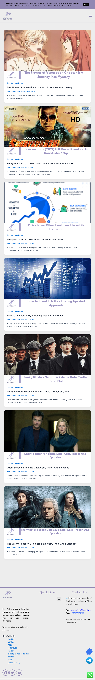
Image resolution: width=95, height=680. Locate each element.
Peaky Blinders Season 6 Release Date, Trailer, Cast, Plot (38, 391)
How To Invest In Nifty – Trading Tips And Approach (35, 315)
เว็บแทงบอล (12, 647)
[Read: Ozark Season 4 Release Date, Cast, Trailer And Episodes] (47, 435)
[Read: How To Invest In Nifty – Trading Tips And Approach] (47, 282)
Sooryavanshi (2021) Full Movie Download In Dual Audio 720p (40, 163)
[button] (90, 16)
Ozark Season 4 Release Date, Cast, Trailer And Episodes (38, 467)
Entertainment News (15, 83)
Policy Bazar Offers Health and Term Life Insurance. (35, 239)
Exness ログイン (14, 662)
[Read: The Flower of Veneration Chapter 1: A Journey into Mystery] (47, 54)
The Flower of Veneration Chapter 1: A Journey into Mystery (40, 87)
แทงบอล (11, 638)
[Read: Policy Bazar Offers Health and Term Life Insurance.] (47, 206)
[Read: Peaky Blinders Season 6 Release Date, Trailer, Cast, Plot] (47, 358)
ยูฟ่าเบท (11, 641)
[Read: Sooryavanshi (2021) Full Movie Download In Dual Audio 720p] (47, 130)
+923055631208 (77, 613)
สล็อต (10, 659)
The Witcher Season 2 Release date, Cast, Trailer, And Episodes (42, 543)
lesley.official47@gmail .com (81, 610)
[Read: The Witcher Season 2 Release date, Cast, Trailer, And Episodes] (47, 510)
